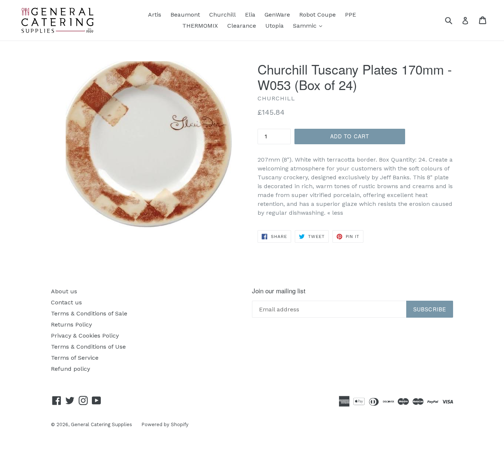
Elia (250, 14)
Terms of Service (75, 357)
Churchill (222, 14)
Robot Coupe (317, 14)
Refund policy (70, 368)
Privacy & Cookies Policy (85, 335)
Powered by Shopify (165, 424)
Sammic (309, 25)
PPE (350, 14)
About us (64, 291)
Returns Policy (71, 324)
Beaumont (185, 14)
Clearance (241, 25)
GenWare (277, 14)
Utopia (274, 25)
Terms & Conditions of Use (88, 346)
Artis (154, 14)
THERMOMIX (200, 25)
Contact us (66, 302)
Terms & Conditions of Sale (89, 313)
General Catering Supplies (101, 424)
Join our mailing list (278, 290)
